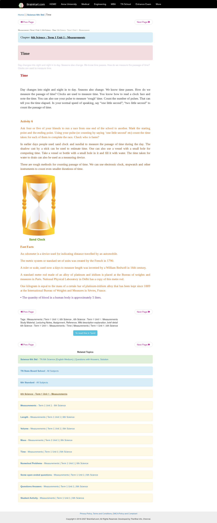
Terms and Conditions (102, 514)
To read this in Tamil (85, 333)
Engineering (100, 4)
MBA (113, 4)
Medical (85, 4)
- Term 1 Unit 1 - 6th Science (43, 405)
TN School (125, 4)
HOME (53, 4)
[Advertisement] (178, 60)
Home (21, 14)
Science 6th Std (35, 14)
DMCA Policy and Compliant (125, 514)
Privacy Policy (86, 514)
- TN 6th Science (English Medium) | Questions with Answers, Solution (64, 359)
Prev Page (28, 22)
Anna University (69, 4)
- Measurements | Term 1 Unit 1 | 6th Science (47, 417)
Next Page (142, 22)
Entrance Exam (143, 4)
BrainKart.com (36, 4)
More (158, 4)
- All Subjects (39, 371)
